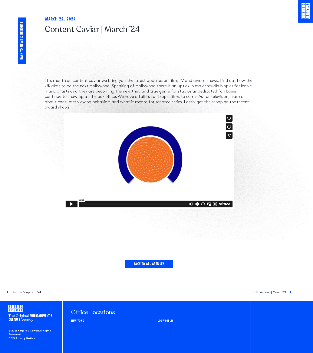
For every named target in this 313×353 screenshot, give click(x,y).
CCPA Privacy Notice (22, 338)
